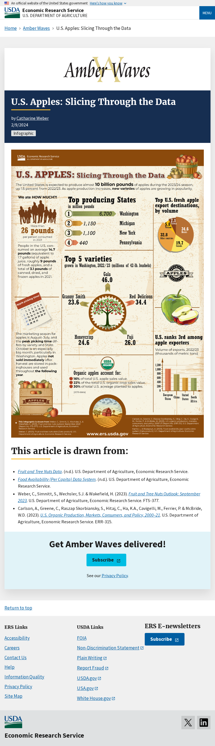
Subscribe (103, 560)
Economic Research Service (53, 10)
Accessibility (17, 638)
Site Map (13, 696)
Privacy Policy (115, 575)
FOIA (82, 638)
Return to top (18, 608)
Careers (12, 648)
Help (9, 667)
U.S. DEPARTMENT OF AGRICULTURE (54, 15)
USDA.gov (87, 678)
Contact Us (15, 657)
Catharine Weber (33, 118)
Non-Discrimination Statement (108, 648)
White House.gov (94, 698)
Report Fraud (90, 668)
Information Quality (24, 677)
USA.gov (85, 688)
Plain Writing (89, 658)
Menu (207, 12)
